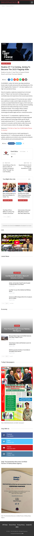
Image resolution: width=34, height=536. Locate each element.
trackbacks (17, 225)
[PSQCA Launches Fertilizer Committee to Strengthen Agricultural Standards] (4, 351)
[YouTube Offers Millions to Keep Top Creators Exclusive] (9, 204)
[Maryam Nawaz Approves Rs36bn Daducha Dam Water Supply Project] (4, 337)
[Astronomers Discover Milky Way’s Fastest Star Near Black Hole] (24, 204)
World (5, 183)
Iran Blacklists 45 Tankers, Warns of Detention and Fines (17, 277)
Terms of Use (12, 524)
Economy (17, 325)
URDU (17, 527)
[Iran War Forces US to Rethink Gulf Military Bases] (4, 291)
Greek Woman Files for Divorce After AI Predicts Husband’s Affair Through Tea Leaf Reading (9, 168)
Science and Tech (6, 63)
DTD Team (5, 524)
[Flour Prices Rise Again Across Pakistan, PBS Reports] (17, 323)
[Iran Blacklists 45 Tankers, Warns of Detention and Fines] (17, 270)
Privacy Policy (21, 524)
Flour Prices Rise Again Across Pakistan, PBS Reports (17, 330)
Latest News (17, 272)
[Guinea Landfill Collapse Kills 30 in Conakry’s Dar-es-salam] (4, 298)
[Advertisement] (17, 24)
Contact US (29, 524)
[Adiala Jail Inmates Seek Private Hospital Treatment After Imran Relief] (4, 284)
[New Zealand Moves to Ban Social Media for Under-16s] (9, 187)
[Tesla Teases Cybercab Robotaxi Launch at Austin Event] (4, 344)
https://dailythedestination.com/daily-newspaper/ (12, 422)
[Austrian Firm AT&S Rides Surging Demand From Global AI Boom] (24, 187)
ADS (22, 533)
